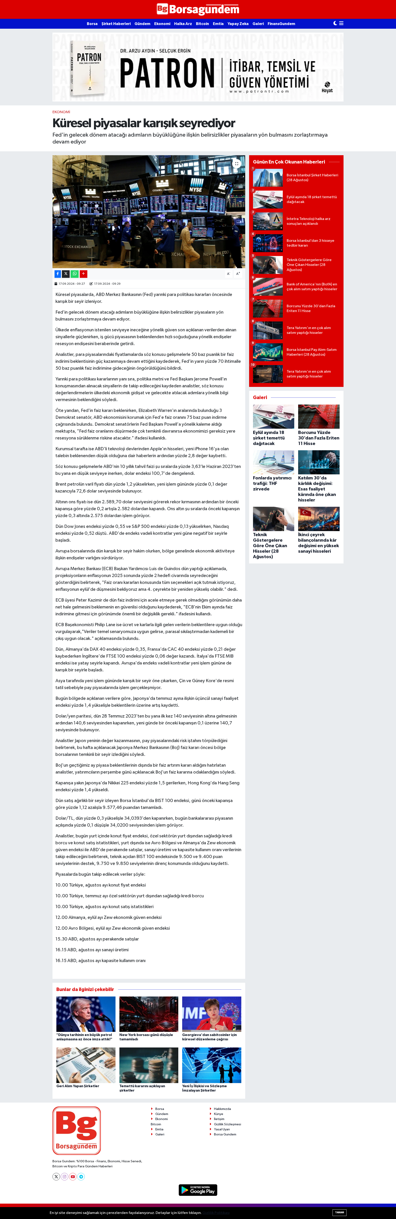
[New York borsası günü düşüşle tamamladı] (149, 1014)
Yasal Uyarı (222, 1129)
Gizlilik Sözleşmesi (227, 1124)
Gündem (142, 24)
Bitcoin (202, 24)
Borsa (92, 24)
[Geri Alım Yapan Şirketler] (86, 1065)
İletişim (219, 1119)
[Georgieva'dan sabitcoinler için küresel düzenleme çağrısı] (211, 1014)
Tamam (339, 1212)
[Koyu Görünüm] (335, 24)
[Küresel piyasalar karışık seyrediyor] (148, 211)
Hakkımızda (222, 1109)
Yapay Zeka (238, 24)
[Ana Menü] (341, 24)
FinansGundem (281, 24)
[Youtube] (73, 1176)
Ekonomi (162, 24)
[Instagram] (64, 1176)
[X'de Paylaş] (66, 274)
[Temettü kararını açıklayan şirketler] (149, 1065)
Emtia (218, 24)
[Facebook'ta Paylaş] (58, 274)
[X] (56, 1176)
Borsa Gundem (225, 1134)
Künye (218, 1114)
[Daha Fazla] (83, 274)
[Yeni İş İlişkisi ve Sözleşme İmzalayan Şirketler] (211, 1065)
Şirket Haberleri (116, 24)
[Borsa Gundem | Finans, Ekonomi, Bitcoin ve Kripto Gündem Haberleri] (198, 9)
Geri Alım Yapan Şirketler (77, 1086)
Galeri (258, 24)
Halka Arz (183, 24)
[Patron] (198, 67)
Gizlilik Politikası (216, 1213)
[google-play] (198, 1190)
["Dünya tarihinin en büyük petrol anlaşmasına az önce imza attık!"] (86, 1014)
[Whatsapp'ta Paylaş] (75, 274)
